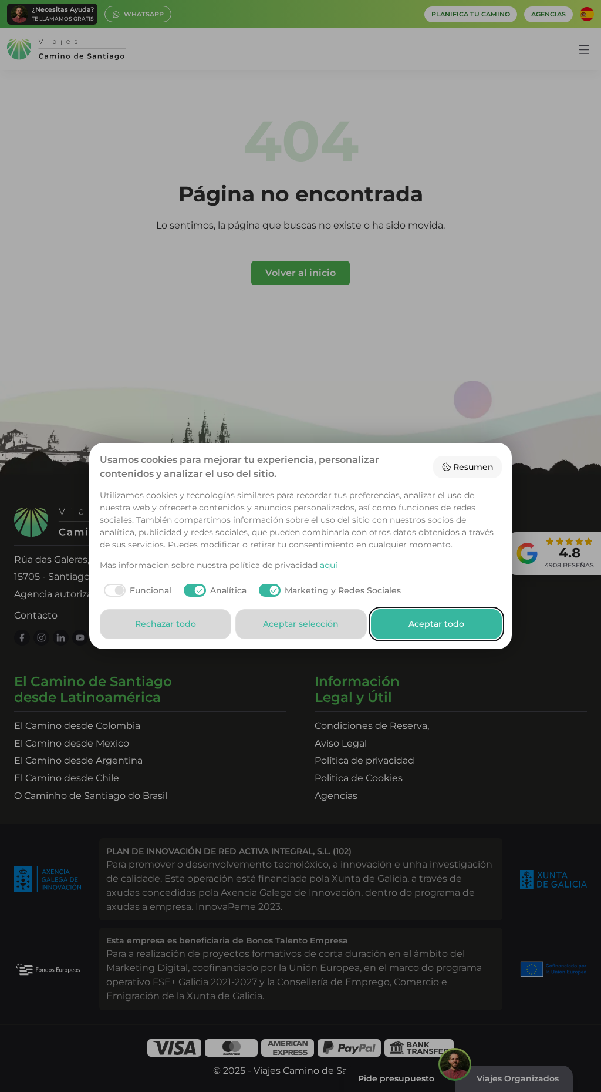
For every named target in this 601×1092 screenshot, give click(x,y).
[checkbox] (136, 590)
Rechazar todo (165, 624)
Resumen (473, 467)
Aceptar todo (436, 624)
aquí (328, 565)
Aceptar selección (301, 624)
